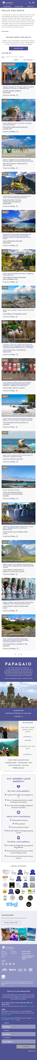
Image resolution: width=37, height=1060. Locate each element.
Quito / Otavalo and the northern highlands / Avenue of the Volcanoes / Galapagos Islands (18, 419)
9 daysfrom (9, 317)
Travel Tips (25, 765)
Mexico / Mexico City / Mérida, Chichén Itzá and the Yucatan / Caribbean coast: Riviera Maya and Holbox (18, 566)
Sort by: (16, 60)
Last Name (6, 1030)
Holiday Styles (19, 6)
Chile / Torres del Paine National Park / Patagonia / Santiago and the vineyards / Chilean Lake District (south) (16, 640)
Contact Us (30, 6)
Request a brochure (11, 923)
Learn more (17, 716)
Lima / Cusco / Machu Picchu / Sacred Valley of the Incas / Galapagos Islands (18, 456)
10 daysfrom (9, 168)
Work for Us (4, 955)
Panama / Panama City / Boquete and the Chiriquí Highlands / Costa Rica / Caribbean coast (18, 87)
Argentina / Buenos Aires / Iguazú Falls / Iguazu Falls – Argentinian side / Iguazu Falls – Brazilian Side (18, 528)
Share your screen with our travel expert (28, 957)
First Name (6, 1023)
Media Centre (26, 954)
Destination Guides (11, 762)
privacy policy (30, 1006)
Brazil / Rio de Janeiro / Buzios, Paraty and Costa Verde (18, 311)
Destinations (7, 6)
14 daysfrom (9, 648)
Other (30, 762)
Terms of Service (11, 1020)
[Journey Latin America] (7, 2)
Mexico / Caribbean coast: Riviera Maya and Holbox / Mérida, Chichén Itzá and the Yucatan (18, 160)
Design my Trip (18, 48)
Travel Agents (26, 951)
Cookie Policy (14, 953)
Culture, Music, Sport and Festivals (18, 760)
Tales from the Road (14, 765)
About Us (4, 951)
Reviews (3, 957)
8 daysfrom (9, 611)
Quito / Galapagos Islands (11, 490)
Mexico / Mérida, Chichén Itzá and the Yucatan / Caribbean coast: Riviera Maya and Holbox (18, 603)
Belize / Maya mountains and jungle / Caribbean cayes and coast (18, 274)
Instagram (13, 964)
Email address (7, 1038)
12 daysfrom (9, 354)
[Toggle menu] (33, 3)
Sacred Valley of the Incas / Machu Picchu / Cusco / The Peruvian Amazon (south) (17, 197)
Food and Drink (22, 762)
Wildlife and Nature (18, 768)
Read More (5, 31)
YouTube (10, 964)
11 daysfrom (9, 391)
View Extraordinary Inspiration (18, 678)
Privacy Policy (4, 953)
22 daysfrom (9, 95)
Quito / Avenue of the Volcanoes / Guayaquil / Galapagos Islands (17, 124)
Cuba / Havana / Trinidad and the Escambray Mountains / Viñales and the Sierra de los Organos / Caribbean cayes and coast (17, 384)
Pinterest (6, 964)
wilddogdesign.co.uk (31, 1051)
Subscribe (26, 1047)
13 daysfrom (9, 131)
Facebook (3, 964)
